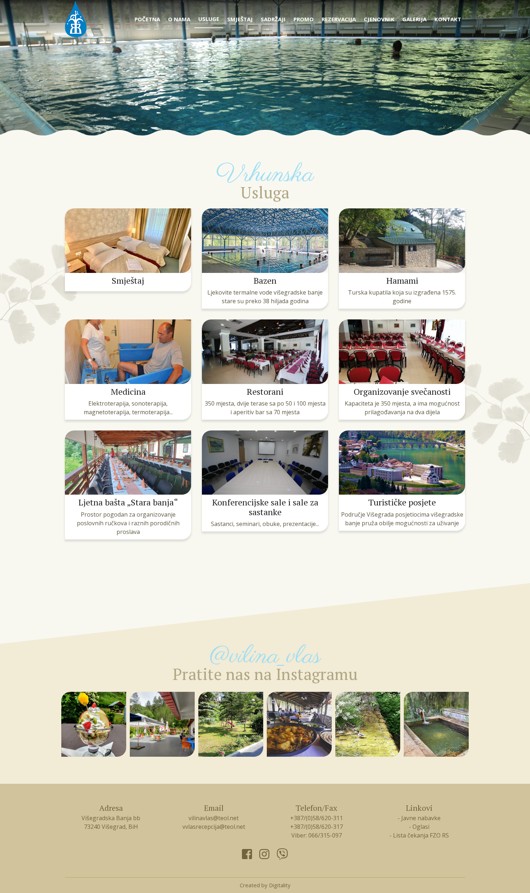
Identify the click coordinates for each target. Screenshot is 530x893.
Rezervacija (339, 19)
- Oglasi (419, 827)
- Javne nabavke (419, 818)
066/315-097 (325, 835)
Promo (303, 19)
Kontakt (447, 19)
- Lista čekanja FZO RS (419, 835)
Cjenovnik (379, 19)
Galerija (414, 19)
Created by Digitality (265, 885)
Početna (147, 19)
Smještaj (240, 19)
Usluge (208, 18)
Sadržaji (273, 19)
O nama (179, 19)
